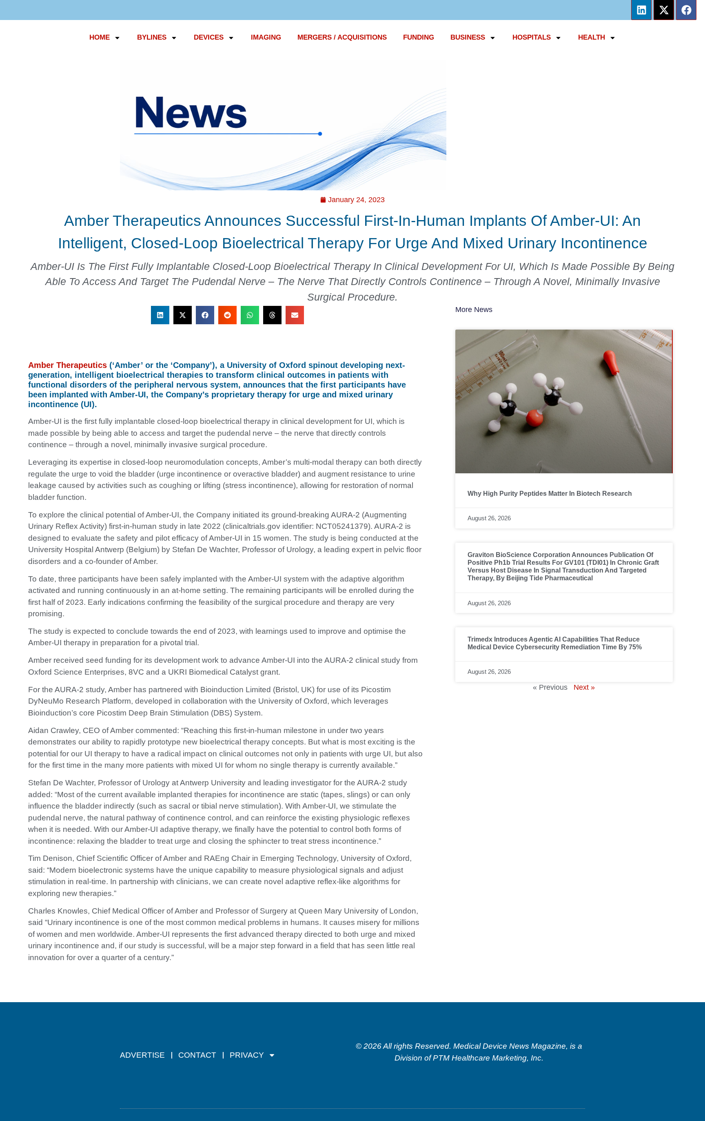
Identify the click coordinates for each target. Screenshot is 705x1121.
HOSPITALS (531, 37)
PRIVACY (247, 1055)
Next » (584, 687)
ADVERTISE (142, 1055)
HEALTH (591, 37)
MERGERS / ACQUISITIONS (342, 37)
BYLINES (151, 37)
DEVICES (209, 37)
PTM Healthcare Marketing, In (485, 1058)
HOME (99, 37)
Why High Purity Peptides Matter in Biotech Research (550, 493)
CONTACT (197, 1055)
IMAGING (266, 37)
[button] (160, 315)
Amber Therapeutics (67, 365)
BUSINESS (467, 37)
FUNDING (418, 37)
